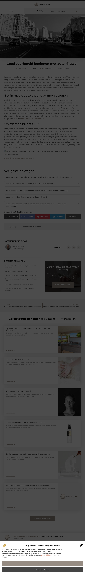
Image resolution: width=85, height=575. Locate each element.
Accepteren (42, 564)
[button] (82, 546)
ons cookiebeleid (46, 555)
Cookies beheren (42, 570)
